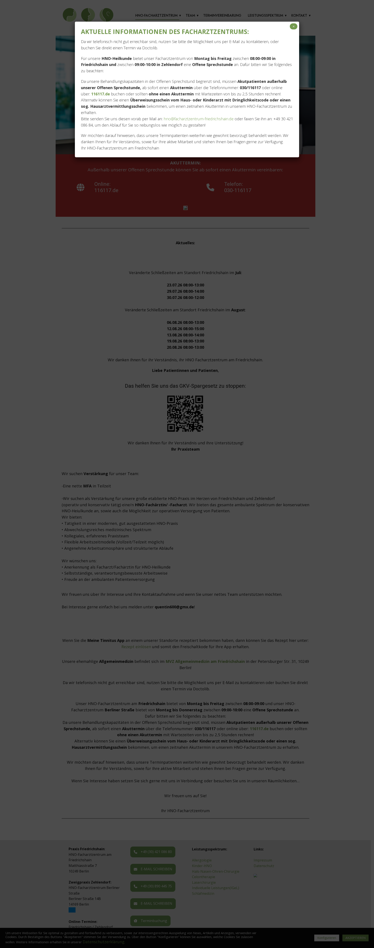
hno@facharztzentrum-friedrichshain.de (198, 118)
